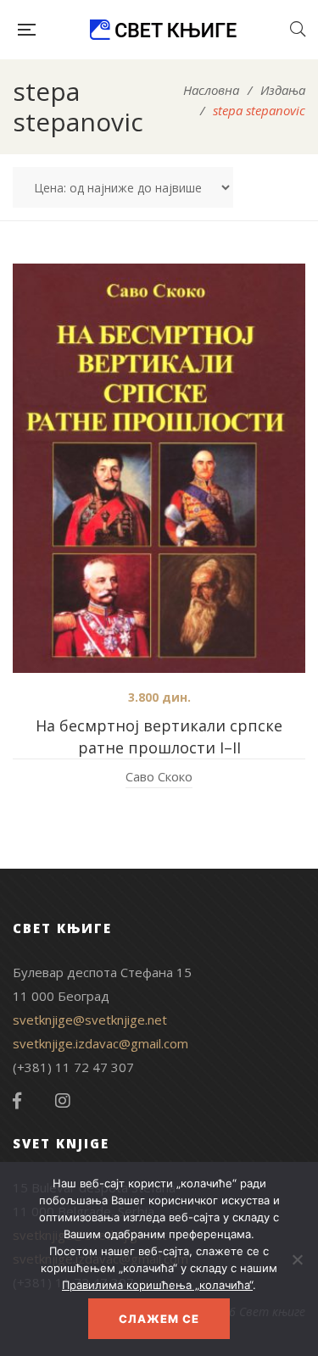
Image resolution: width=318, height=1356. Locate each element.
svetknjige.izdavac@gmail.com (100, 1043)
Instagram (62, 1100)
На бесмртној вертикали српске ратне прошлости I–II (159, 736)
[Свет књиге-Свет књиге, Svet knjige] (163, 29)
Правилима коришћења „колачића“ (157, 1285)
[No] (296, 1259)
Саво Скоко (159, 776)
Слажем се (159, 1318)
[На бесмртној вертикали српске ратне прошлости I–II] (159, 468)
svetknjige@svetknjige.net (90, 1019)
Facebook (17, 1100)
